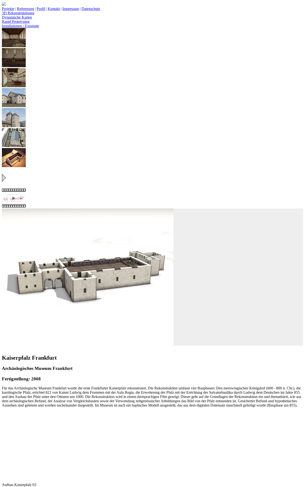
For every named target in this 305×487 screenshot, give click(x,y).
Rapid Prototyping (16, 22)
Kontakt (54, 9)
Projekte (8, 9)
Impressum (70, 9)
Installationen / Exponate (20, 26)
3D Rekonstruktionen (18, 13)
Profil (41, 9)
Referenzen (25, 9)
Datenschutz (90, 9)
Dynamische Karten (17, 17)
